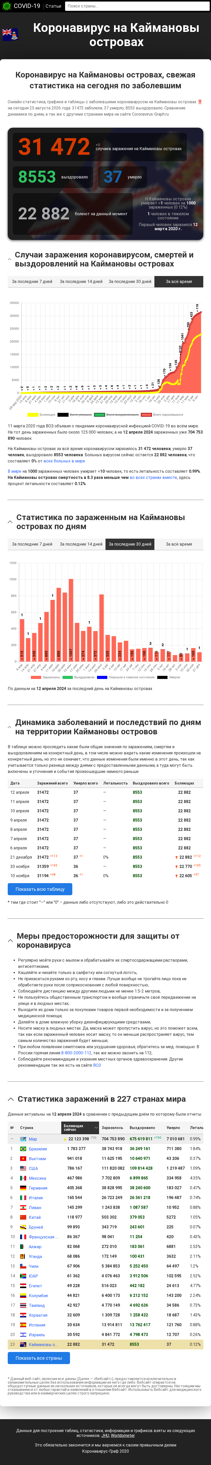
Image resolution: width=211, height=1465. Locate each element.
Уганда (35, 1256)
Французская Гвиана (49, 1237)
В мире (14, 471)
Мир (33, 1139)
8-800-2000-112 (76, 1052)
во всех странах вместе (153, 477)
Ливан (35, 1207)
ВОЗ (97, 1065)
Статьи (53, 6)
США (33, 1168)
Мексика (37, 1178)
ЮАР (33, 1276)
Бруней (36, 1227)
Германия (38, 1188)
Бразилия (38, 1149)
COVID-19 (27, 6)
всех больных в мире (64, 461)
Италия (36, 1197)
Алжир (35, 1246)
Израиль (37, 1334)
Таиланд (37, 1305)
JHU (105, 1435)
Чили (33, 1266)
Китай (35, 1217)
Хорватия (38, 1315)
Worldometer (123, 1435)
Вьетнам (37, 1158)
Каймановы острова (49, 1344)
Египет (35, 1285)
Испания (37, 1325)
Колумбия (38, 1295)
